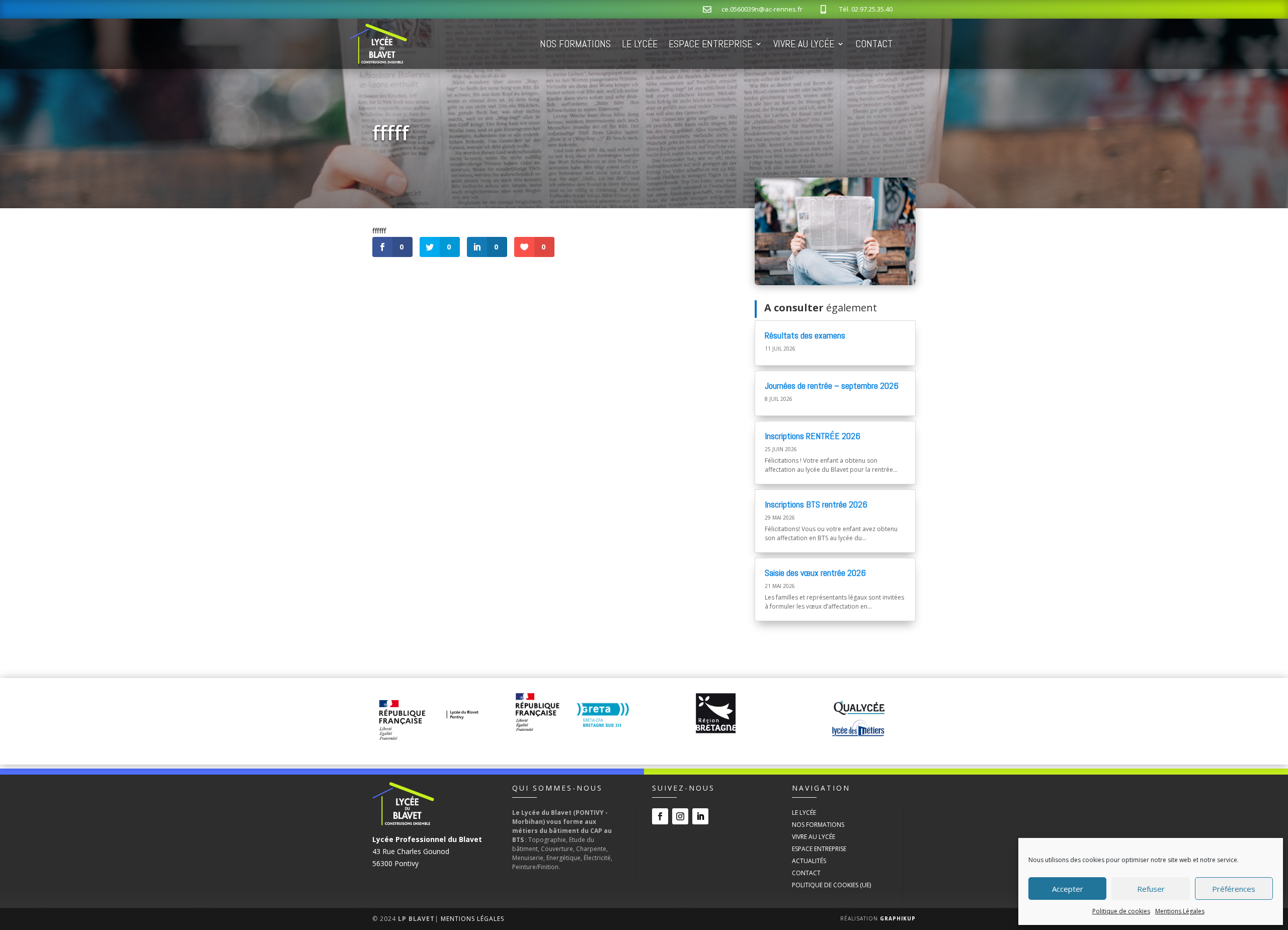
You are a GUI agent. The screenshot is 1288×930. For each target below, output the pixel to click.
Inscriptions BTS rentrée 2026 (816, 504)
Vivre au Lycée (803, 43)
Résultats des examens (805, 335)
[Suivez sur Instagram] (680, 816)
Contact (874, 43)
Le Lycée (640, 43)
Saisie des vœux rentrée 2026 (815, 572)
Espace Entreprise (710, 43)
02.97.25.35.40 (872, 9)
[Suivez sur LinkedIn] (700, 816)
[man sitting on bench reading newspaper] (835, 282)
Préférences (1233, 889)
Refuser (1151, 889)
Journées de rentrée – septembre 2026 (832, 385)
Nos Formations (575, 43)
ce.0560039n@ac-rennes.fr (761, 9)
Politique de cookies (1121, 911)
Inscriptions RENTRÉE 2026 (812, 436)
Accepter (1067, 889)
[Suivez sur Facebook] (660, 816)
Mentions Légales (1179, 911)
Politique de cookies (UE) (831, 885)
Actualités (809, 861)
